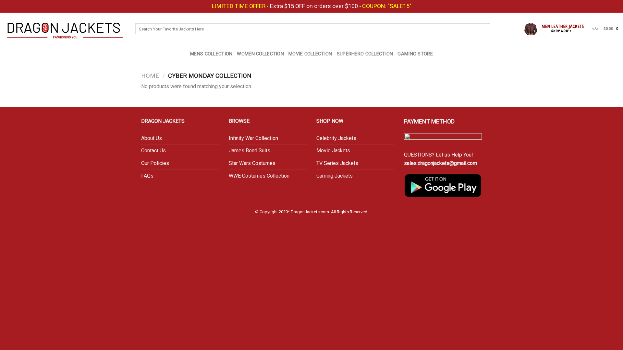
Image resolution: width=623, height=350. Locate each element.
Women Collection (260, 54)
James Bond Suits (249, 150)
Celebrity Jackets (336, 138)
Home (150, 75)
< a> (595, 28)
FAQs (147, 176)
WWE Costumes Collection (259, 176)
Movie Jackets (333, 150)
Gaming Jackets (334, 176)
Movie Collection (310, 54)
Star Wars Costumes (252, 163)
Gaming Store (415, 54)
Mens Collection (211, 54)
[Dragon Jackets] (65, 28)
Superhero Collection (365, 54)
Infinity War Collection (254, 138)
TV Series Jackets (337, 163)
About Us (151, 138)
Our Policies (155, 163)
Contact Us (153, 150)
